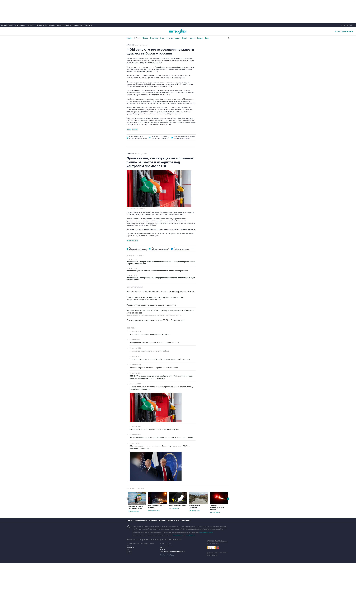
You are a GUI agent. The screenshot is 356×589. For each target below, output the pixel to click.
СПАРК (129, 546)
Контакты (130, 521)
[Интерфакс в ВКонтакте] (167, 555)
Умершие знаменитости (177, 506)
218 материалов (215, 512)
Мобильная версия (7, 25)
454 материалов (174, 508)
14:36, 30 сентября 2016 (141, 45)
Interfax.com (30, 25)
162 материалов (194, 510)
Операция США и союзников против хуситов (217, 508)
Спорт (162, 38)
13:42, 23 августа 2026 (141, 154)
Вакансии (162, 521)
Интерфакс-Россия (41, 25)
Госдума (134, 129)
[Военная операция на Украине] (157, 503)
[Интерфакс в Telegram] (164, 555)
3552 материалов (133, 511)
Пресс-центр (153, 521)
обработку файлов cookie (206, 532)
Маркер (129, 551)
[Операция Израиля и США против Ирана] (137, 504)
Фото (207, 38)
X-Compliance (130, 548)
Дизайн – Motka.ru (212, 555)
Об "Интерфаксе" (20, 25)
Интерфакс (178, 31)
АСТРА (129, 553)
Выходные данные (212, 554)
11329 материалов (154, 510)
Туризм (59, 25)
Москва (177, 38)
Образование (78, 25)
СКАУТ (129, 549)
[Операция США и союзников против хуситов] (219, 503)
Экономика (154, 38)
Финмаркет (52, 25)
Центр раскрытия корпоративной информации (172, 551)
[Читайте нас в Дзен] (161, 555)
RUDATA (162, 549)
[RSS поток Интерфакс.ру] (170, 555)
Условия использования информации (217, 552)
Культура (170, 38)
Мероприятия (88, 25)
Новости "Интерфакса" (166, 546)
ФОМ (129, 129)
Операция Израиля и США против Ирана (135, 507)
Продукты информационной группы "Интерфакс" (154, 539)
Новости (192, 38)
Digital (184, 38)
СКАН (161, 548)
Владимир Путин (132, 240)
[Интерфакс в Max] (172, 555)
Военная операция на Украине (156, 507)
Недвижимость (67, 25)
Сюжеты (200, 38)
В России (137, 38)
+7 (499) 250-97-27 (190, 535)
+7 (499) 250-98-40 (177, 535)
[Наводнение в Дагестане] (198, 503)
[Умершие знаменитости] (178, 503)
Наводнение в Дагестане (194, 507)
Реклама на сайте (173, 521)
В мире (145, 38)
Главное (129, 38)
